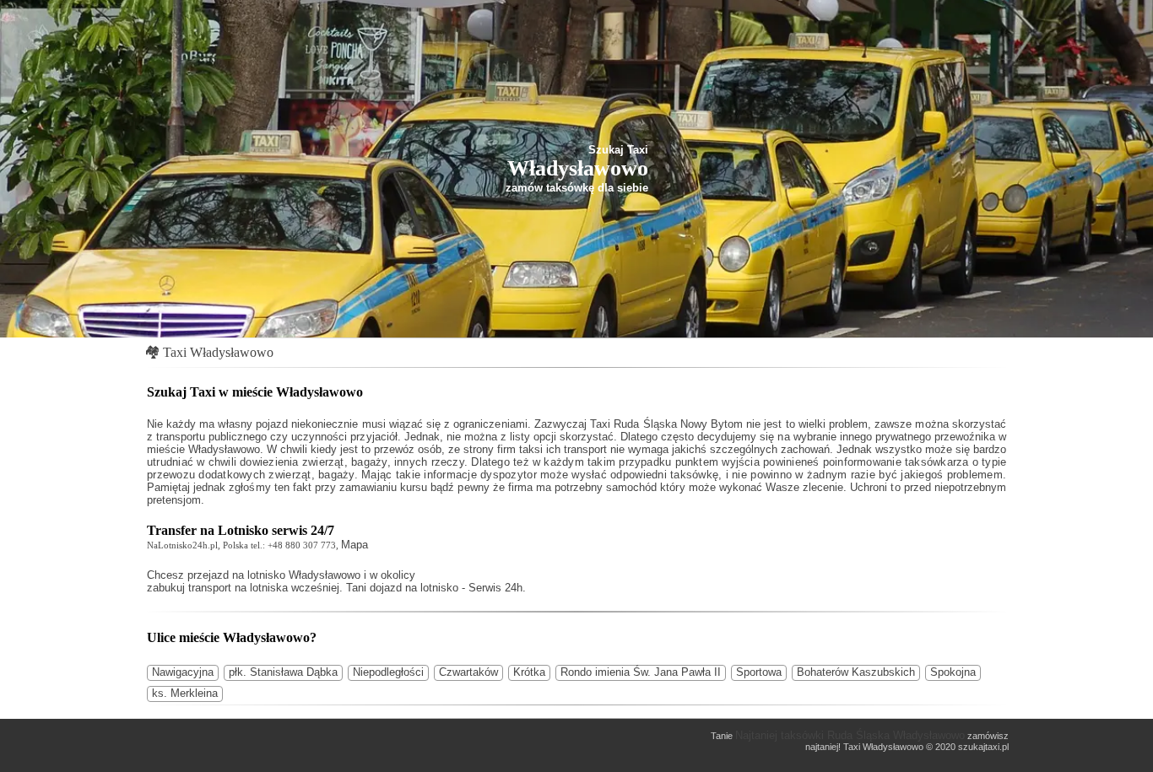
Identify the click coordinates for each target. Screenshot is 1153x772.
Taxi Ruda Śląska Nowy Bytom (666, 424)
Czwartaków (468, 672)
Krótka (529, 672)
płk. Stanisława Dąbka (283, 672)
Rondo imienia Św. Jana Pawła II (640, 672)
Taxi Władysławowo (218, 352)
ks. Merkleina (185, 693)
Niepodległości (388, 672)
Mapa (354, 544)
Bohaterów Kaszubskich (856, 672)
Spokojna (953, 672)
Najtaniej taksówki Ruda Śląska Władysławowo (850, 735)
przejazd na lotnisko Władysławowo (273, 575)
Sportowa (759, 672)
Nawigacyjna (183, 672)
